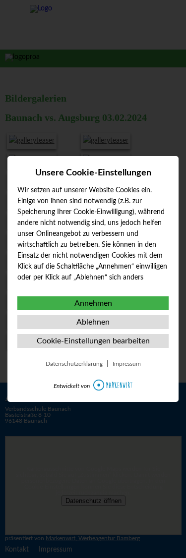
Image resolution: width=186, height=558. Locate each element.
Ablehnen (93, 322)
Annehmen (93, 303)
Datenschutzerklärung (74, 364)
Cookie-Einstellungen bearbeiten (93, 341)
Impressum (127, 364)
